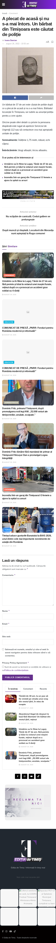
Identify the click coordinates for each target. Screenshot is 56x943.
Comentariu (9, 575)
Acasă (4, 13)
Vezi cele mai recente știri (28, 877)
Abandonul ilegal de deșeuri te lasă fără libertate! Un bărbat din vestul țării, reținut (34, 717)
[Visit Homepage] (30, 4)
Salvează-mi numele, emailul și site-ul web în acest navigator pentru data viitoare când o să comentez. (27, 652)
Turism (8, 530)
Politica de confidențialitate (16, 670)
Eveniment (13, 13)
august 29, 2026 (9, 294)
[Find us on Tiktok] (38, 776)
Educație (9, 322)
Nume (6, 611)
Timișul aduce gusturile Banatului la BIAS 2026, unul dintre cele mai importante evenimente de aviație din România (26, 538)
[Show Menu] (3, 4)
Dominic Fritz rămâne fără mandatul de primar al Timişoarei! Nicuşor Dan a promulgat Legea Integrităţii (27, 455)
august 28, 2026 (9, 335)
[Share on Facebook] (15, 97)
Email (5, 623)
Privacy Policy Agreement (15, 662)
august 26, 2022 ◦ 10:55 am (17, 44)
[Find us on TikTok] (15, 931)
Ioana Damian (11, 40)
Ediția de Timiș (9, 938)
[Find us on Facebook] (17, 776)
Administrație (11, 402)
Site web (6, 636)
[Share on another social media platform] (41, 97)
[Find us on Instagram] (24, 776)
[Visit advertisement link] (28, 194)
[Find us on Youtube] (31, 776)
